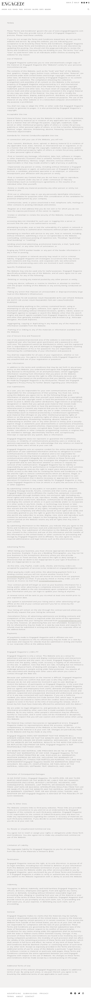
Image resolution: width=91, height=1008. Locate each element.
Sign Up (76, 2)
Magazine (48, 9)
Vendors (4, 9)
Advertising (14, 993)
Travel (21, 9)
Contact (29, 996)
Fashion (15, 9)
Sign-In (68, 3)
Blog (9, 9)
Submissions (30, 993)
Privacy (44, 993)
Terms (10, 996)
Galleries (35, 9)
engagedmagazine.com (18, 576)
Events (41, 9)
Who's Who (27, 9)
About (19, 996)
